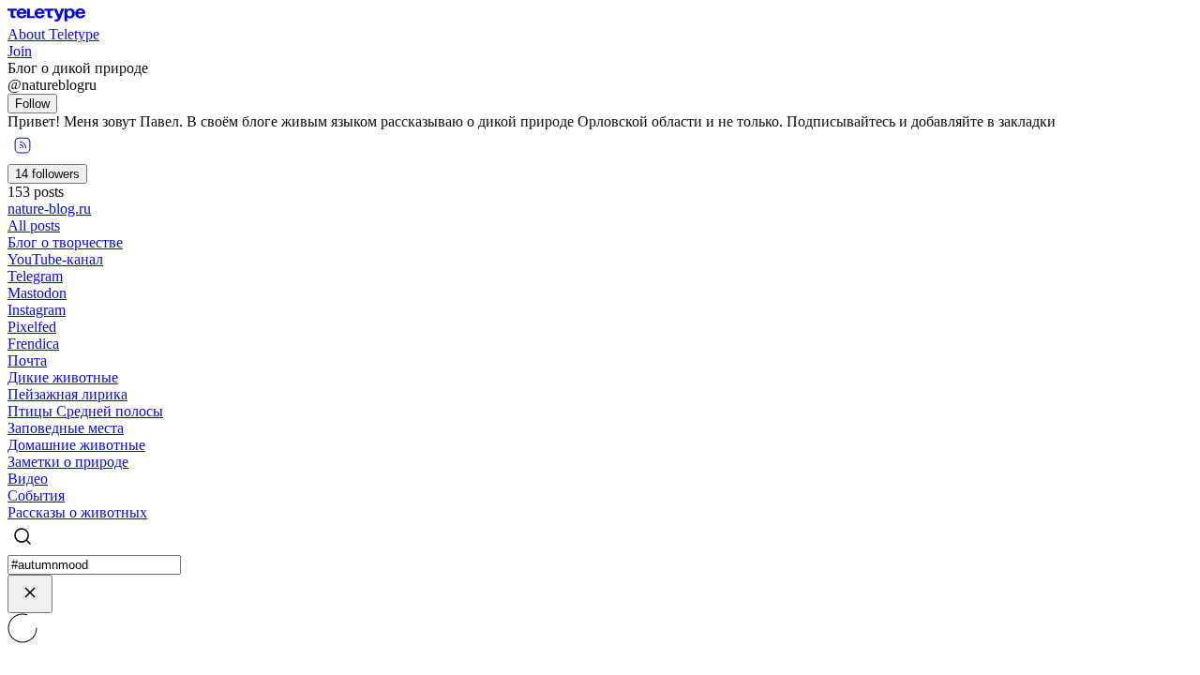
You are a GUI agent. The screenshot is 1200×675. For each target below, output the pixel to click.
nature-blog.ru (49, 209)
